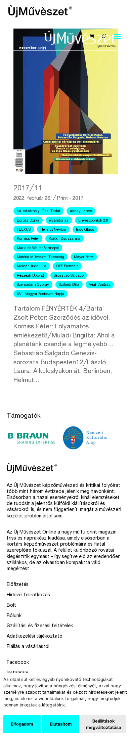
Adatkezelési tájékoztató (34, 636)
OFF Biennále (67, 266)
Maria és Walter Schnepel (38, 248)
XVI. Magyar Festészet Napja (40, 294)
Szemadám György (33, 285)
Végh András (100, 285)
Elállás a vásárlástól (28, 647)
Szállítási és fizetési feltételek (40, 626)
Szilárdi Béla (69, 285)
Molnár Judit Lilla (31, 266)
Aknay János (81, 211)
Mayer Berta (84, 257)
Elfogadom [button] (22, 724)
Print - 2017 (70, 198)
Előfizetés (18, 585)
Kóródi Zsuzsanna (64, 239)
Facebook (18, 662)
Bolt (11, 605)
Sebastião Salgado (69, 276)
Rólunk (14, 616)
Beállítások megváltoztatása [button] (103, 724)
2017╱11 (27, 188)
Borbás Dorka (28, 221)
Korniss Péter (28, 239)
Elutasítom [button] (61, 724)
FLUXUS (24, 230)
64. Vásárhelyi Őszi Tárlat (38, 211)
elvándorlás (59, 221)
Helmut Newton (53, 230)
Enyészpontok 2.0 (93, 221)
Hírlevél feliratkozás (28, 595)
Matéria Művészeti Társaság (40, 257)
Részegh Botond (30, 276)
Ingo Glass (85, 230)
